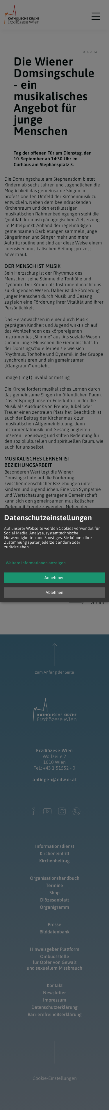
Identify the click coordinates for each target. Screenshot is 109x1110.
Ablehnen (54, 592)
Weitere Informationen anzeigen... (37, 563)
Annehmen (54, 578)
